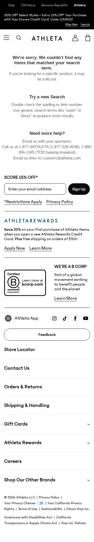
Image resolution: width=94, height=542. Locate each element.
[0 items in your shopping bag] (87, 37)
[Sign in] (75, 38)
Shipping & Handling (26, 405)
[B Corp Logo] (25, 283)
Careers (13, 461)
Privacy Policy (59, 202)
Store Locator (19, 349)
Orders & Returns (23, 387)
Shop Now (71, 24)
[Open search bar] (19, 38)
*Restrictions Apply (23, 202)
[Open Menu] (6, 38)
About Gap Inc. (78, 509)
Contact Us (17, 368)
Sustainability (51, 509)
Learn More (40, 248)
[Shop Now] (47, 19)
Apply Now (14, 248)
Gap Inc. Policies (73, 523)
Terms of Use (27, 509)
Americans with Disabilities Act (28, 517)
